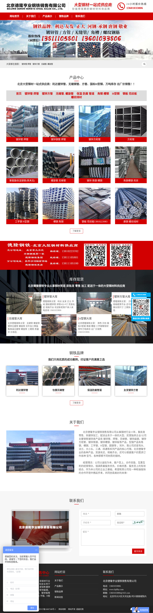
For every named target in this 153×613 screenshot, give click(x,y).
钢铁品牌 (59, 591)
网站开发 (71, 609)
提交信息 (138, 551)
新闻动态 (59, 597)
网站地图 (62, 609)
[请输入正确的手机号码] (96, 522)
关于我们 (59, 580)
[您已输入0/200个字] (112, 537)
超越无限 (80, 609)
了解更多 (76, 231)
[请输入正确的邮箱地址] (129, 513)
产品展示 (59, 586)
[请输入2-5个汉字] (96, 513)
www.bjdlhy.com (116, 589)
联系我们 (108, 571)
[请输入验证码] (129, 522)
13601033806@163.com (119, 593)
